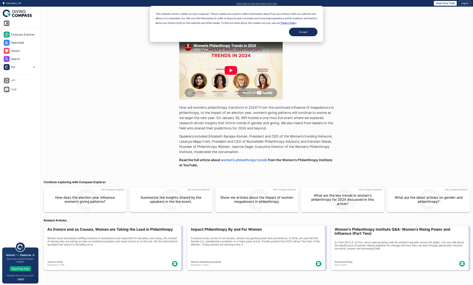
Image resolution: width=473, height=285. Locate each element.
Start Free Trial (445, 3)
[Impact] (7, 51)
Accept (303, 31)
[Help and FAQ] (7, 89)
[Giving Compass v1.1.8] (20, 13)
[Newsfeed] (7, 43)
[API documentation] (7, 81)
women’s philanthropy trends (244, 160)
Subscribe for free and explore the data (256, 3)
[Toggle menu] (7, 23)
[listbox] (20, 51)
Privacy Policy (288, 22)
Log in (21, 278)
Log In (464, 3)
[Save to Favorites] (175, 264)
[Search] (7, 59)
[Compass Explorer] (7, 35)
